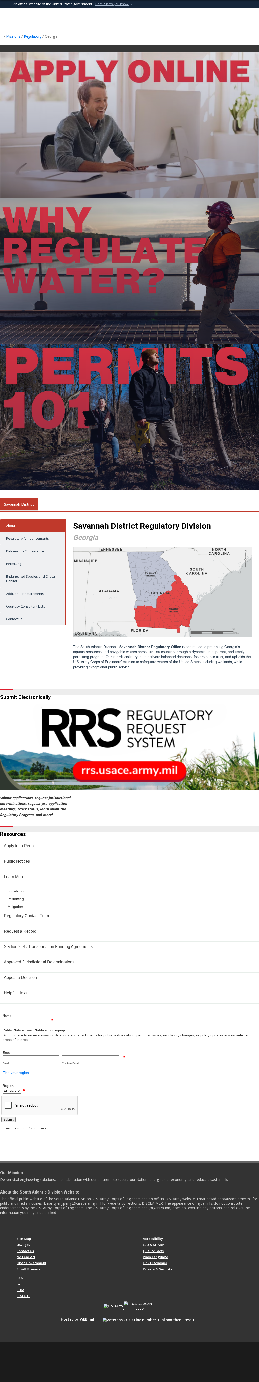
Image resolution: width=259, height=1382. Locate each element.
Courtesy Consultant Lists (25, 606)
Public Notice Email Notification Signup (34, 1030)
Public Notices (17, 861)
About (10, 525)
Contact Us (14, 619)
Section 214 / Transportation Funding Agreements (48, 946)
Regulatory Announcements (27, 538)
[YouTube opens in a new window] (37, 1226)
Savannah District (19, 504)
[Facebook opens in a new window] (19, 1226)
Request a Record (20, 931)
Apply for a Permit (20, 846)
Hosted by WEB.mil (77, 1319)
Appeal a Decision (20, 977)
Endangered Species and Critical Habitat (31, 578)
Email (7, 1053)
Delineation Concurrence (25, 551)
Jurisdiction (17, 891)
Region (8, 1086)
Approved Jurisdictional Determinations (39, 962)
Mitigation (15, 907)
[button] (114, 4)
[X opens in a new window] (28, 1226)
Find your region (16, 1073)
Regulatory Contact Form (26, 916)
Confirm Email (70, 1063)
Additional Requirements (25, 593)
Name (7, 1016)
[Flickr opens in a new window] (47, 1226)
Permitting (13, 563)
